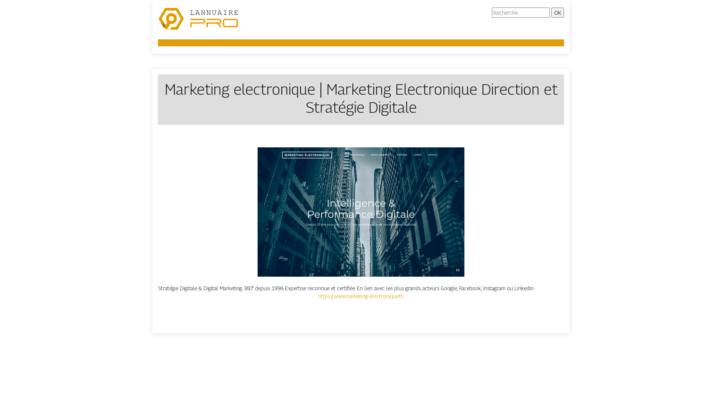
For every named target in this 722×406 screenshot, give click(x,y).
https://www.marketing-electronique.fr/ (361, 296)
